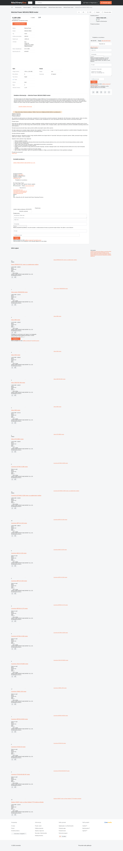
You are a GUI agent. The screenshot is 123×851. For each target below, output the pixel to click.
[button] (79, 12)
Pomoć (12, 828)
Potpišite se (15, 338)
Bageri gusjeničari (105, 251)
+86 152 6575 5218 (29, 185)
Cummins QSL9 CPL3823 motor (19, 663)
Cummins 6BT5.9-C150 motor (19, 581)
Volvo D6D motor (15, 410)
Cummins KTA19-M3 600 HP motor (20, 774)
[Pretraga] (36, 3)
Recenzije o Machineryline (41, 833)
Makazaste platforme (98, 253)
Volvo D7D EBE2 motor (17, 439)
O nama (13, 825)
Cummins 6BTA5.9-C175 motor (19, 608)
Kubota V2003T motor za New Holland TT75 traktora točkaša (27, 802)
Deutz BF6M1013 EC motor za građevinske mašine (24, 264)
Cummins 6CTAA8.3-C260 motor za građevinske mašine (26, 495)
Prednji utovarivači (98, 252)
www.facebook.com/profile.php (20, 191)
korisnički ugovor (37, 240)
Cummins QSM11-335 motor (18, 691)
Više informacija (94, 47)
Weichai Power (27, 28)
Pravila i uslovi (38, 825)
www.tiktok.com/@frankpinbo (19, 192)
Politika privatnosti (39, 828)
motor (25, 33)
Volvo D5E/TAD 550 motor (18, 382)
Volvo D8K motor (15, 319)
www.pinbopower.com (18, 193)
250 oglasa (20, 174)
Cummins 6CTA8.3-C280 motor (19, 466)
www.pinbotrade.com (18, 189)
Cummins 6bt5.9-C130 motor (18, 553)
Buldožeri (105, 253)
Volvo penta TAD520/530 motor (19, 292)
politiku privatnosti (29, 240)
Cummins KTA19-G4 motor (18, 746)
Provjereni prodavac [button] (18, 173)
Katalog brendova (39, 835)
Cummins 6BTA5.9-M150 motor (19, 719)
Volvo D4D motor (15, 355)
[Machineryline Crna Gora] (18, 2)
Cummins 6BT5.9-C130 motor (19, 523)
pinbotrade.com (16, 178)
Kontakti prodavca (15, 830)
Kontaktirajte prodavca (20, 23)
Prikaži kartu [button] (38, 208)
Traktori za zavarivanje (95, 251)
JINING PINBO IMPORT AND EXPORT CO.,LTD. (24, 162)
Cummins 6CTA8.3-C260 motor (19, 636)
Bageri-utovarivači (98, 254)
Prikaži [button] (23, 185)
